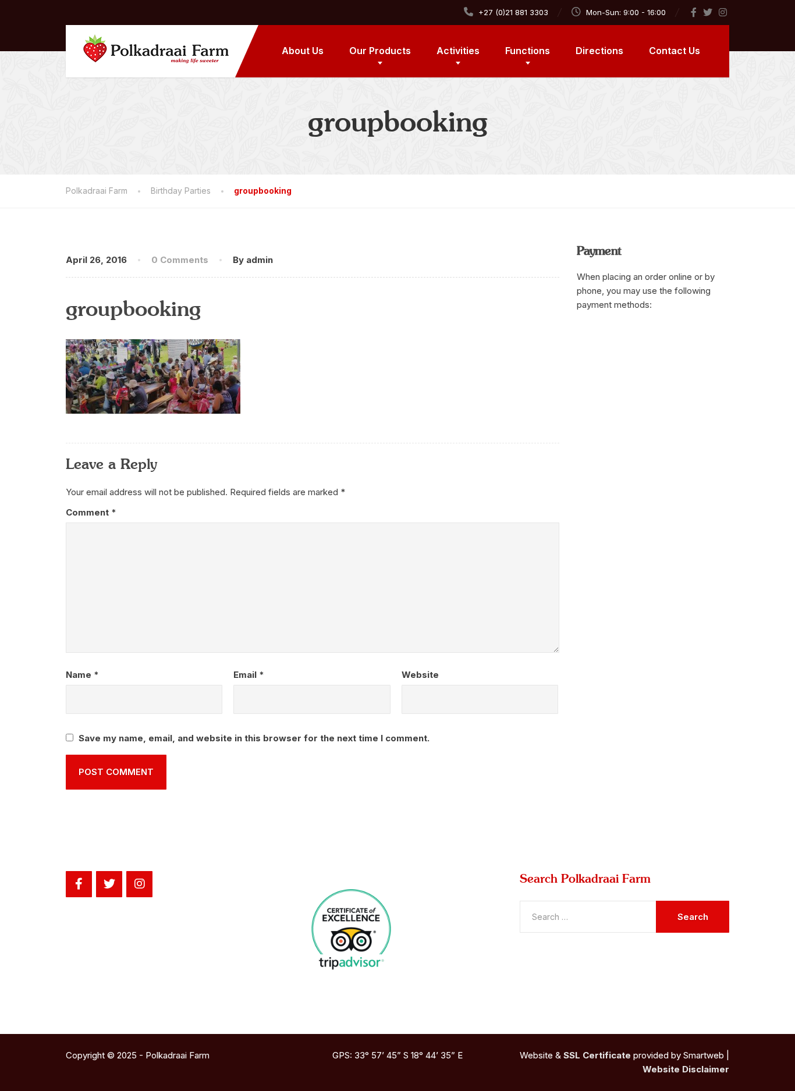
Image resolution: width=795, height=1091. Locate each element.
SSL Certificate (597, 1055)
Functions (527, 50)
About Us (303, 50)
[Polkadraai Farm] (147, 44)
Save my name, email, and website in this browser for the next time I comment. (254, 738)
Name (82, 674)
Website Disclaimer (686, 1069)
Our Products (380, 50)
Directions (599, 50)
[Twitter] (708, 12)
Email (248, 674)
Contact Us (674, 50)
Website (420, 674)
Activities (458, 50)
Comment (91, 512)
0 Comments (179, 259)
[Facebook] (694, 12)
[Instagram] (723, 12)
